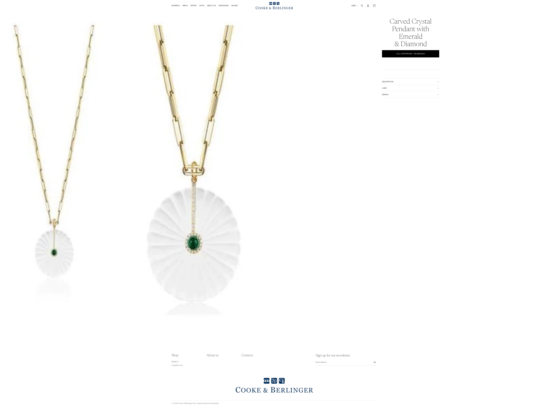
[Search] (362, 5)
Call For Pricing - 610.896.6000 (410, 54)
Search (175, 362)
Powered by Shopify (211, 403)
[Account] (368, 5)
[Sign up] (374, 362)
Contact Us (177, 365)
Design (385, 94)
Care (384, 88)
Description (387, 82)
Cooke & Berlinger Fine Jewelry (190, 403)
